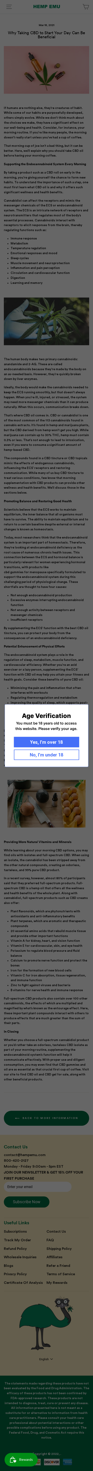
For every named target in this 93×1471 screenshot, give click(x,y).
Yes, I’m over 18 (46, 742)
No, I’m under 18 (46, 754)
